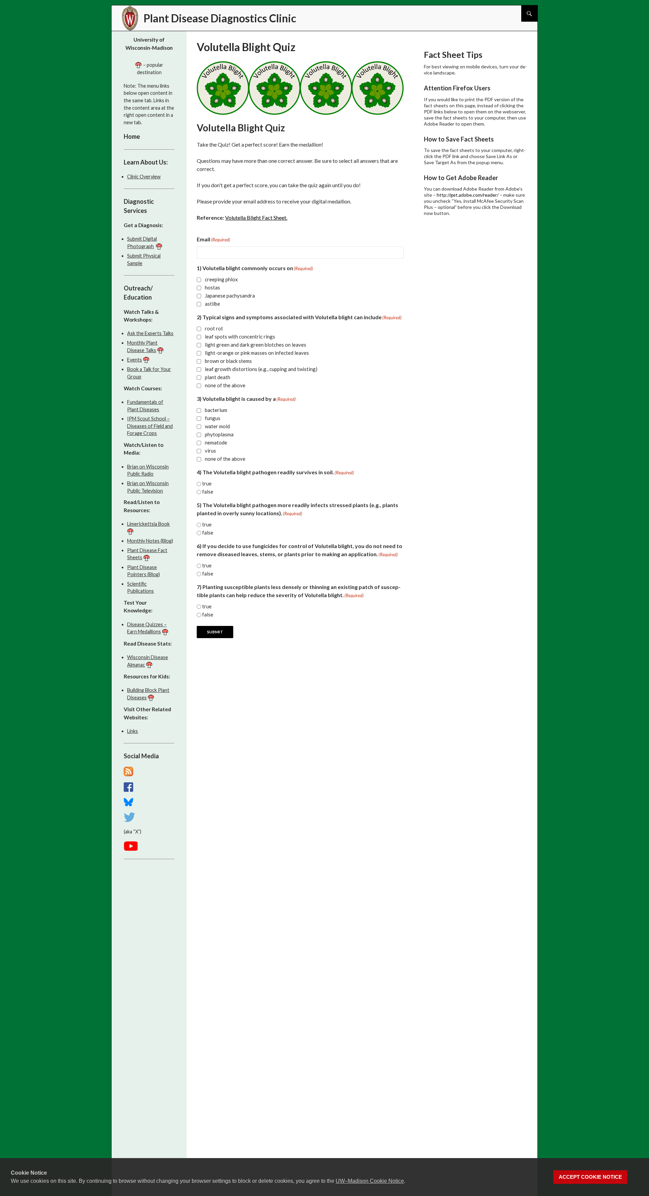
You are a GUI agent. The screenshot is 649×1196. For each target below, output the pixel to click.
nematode (216, 442)
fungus (212, 418)
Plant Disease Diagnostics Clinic (220, 18)
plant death (217, 377)
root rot (214, 328)
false (207, 491)
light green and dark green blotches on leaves (255, 345)
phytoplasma (219, 434)
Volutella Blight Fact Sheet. (256, 217)
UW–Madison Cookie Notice (370, 1181)
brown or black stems (228, 361)
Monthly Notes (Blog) (150, 541)
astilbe (212, 304)
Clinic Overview (144, 176)
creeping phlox (221, 279)
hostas (212, 287)
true (207, 483)
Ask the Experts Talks (150, 333)
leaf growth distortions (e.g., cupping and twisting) (261, 369)
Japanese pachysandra (230, 295)
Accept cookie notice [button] (590, 1177)
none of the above (225, 385)
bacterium (216, 410)
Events (134, 360)
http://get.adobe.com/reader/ (468, 195)
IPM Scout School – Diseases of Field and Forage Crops (150, 426)
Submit (215, 631)
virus (210, 451)
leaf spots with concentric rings (240, 336)
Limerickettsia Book (148, 524)
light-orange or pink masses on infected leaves (257, 353)
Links (132, 731)
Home (132, 136)
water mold (217, 426)
